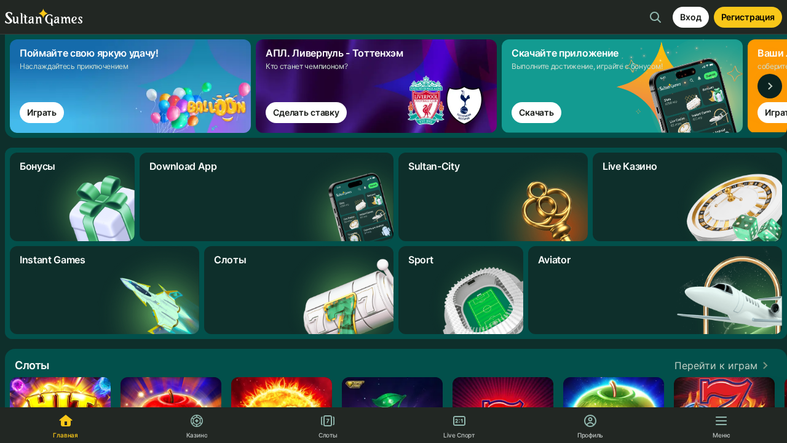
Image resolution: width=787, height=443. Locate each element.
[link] (133, 86)
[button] (723, 365)
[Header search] (655, 17)
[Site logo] (43, 17)
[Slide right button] (769, 86)
